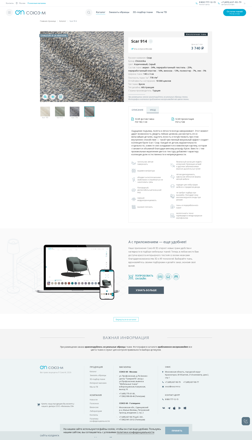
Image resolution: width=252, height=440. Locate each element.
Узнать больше (146, 290)
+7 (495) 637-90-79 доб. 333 (131, 417)
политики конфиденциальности (135, 432)
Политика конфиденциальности (100, 419)
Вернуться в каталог (126, 319)
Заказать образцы (119, 12)
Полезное (94, 403)
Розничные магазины (37, 3)
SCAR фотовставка (144, 120)
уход (152, 109)
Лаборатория (96, 411)
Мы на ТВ (161, 12)
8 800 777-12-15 (171, 399)
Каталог (100, 12)
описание (137, 109)
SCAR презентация (184, 120)
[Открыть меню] (9, 12)
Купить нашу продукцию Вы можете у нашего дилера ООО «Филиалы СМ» (57, 405)
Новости (94, 399)
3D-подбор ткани (143, 12)
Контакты (10, 3)
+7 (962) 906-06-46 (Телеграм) (132, 396)
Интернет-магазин (98, 383)
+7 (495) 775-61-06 (127, 393)
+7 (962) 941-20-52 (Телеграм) (132, 419)
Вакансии (94, 407)
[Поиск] (88, 12)
